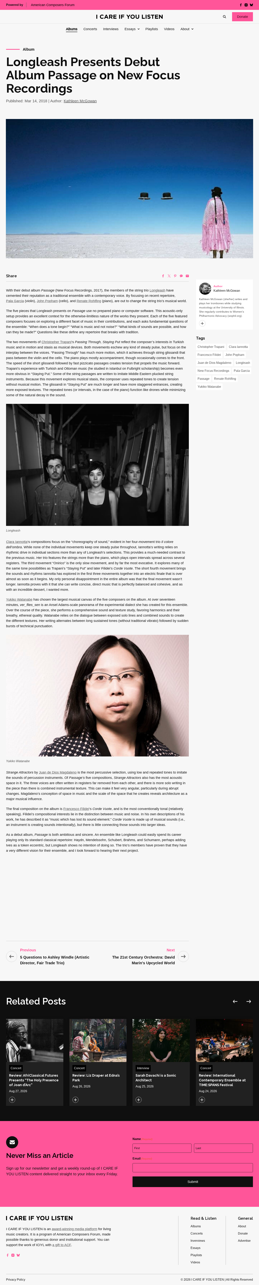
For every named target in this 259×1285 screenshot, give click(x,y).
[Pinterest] (175, 275)
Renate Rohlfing (89, 301)
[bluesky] (251, 4)
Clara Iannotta (16, 542)
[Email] (187, 275)
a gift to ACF (61, 1245)
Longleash (157, 290)
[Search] (224, 16)
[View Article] (34, 1062)
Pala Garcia (15, 301)
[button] (242, 16)
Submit (193, 1182)
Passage (204, 378)
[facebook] (240, 4)
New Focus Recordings (213, 370)
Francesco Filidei (76, 809)
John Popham (47, 301)
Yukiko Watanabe (19, 599)
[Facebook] (163, 275)
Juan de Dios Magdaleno (58, 772)
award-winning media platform (74, 1229)
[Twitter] (169, 275)
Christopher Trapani (56, 342)
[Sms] (181, 275)
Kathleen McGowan (80, 101)
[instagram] (246, 4)
